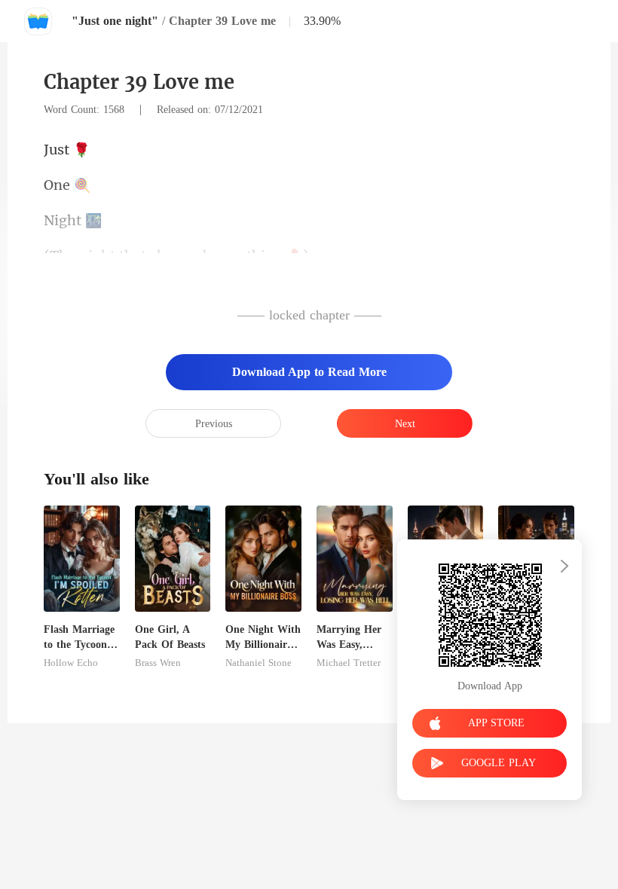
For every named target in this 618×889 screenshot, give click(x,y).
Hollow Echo (71, 663)
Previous (213, 423)
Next (405, 423)
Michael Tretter (349, 663)
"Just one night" (115, 20)
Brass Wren (158, 663)
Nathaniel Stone (258, 663)
